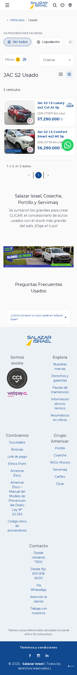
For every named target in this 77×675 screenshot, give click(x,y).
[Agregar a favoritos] (30, 121)
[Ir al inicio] (38, 5)
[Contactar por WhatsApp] (68, 145)
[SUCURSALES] (70, 5)
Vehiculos (17, 20)
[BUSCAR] (54, 5)
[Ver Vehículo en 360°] (70, 105)
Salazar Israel (33, 664)
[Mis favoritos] (62, 5)
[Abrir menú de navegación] (7, 5)
